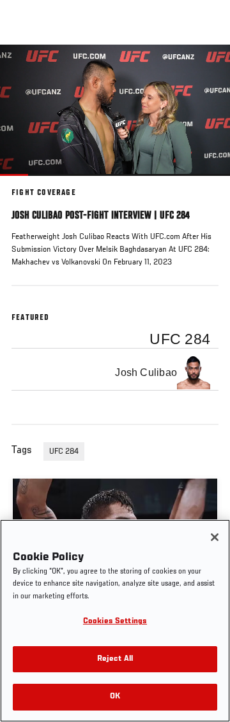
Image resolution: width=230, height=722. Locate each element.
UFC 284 (64, 451)
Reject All (115, 659)
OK (115, 697)
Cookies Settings (115, 621)
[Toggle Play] (26, 183)
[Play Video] (115, 110)
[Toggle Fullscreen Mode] (203, 183)
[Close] (215, 537)
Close (207, 68)
